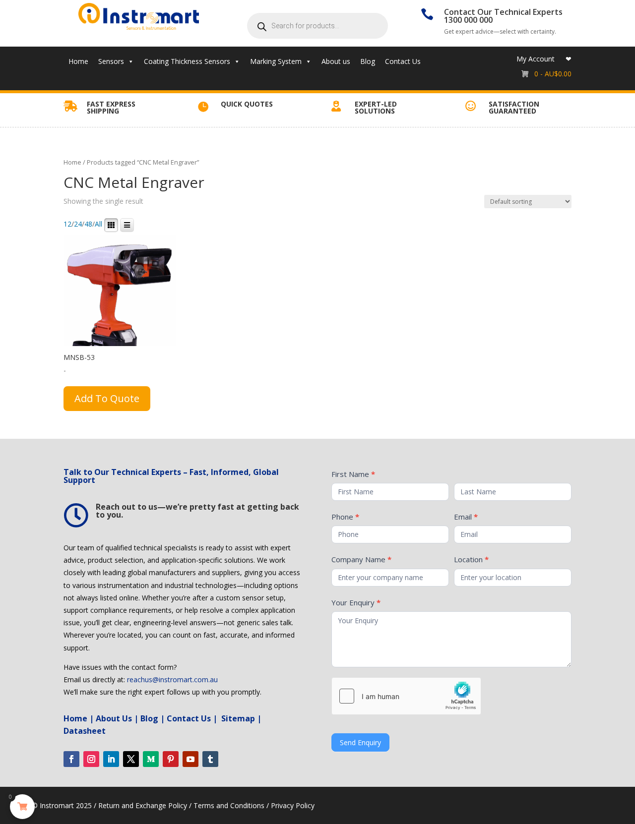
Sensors (111, 61)
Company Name (361, 559)
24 (78, 224)
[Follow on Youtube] (190, 759)
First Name (353, 474)
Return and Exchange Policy (142, 805)
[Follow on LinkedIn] (111, 759)
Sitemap (238, 718)
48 (88, 224)
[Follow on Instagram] (91, 759)
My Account (535, 59)
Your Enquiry (356, 602)
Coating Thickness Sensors (187, 61)
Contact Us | (193, 718)
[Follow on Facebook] (71, 759)
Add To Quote (106, 398)
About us (335, 61)
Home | (79, 718)
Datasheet (85, 730)
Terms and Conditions (228, 805)
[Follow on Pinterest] (171, 759)
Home (78, 61)
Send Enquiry (360, 742)
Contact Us (403, 61)
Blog (367, 61)
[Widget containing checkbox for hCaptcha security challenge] (406, 696)
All (98, 224)
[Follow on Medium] (151, 759)
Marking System (276, 61)
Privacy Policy (293, 805)
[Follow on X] (131, 759)
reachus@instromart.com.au (172, 679)
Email (466, 517)
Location (471, 559)
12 (67, 224)
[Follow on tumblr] (210, 759)
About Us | (118, 718)
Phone (345, 517)
